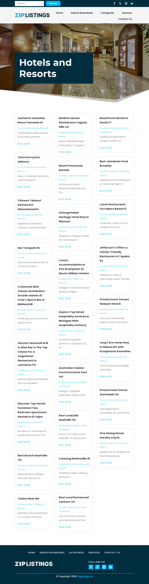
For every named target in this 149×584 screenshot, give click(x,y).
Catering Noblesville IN (74, 458)
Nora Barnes (109, 357)
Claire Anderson (28, 465)
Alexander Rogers (70, 382)
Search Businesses (82, 13)
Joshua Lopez (68, 227)
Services (127, 13)
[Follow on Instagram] (126, 3)
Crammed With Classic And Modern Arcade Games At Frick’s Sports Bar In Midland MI (31, 295)
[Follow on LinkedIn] (132, 3)
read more (24, 143)
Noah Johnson (27, 309)
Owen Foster (27, 504)
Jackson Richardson (112, 128)
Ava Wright (26, 214)
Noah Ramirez (27, 167)
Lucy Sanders (27, 253)
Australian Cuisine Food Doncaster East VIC (73, 372)
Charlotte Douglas (70, 425)
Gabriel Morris (109, 309)
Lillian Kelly (25, 422)
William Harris (27, 370)
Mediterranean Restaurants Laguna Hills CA (73, 122)
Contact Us (125, 19)
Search (53, 3)
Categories (107, 13)
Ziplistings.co (85, 576)
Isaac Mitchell (109, 214)
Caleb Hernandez (70, 507)
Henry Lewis (67, 330)
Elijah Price (67, 132)
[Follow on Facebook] (114, 3)
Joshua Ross (109, 400)
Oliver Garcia (109, 266)
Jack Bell (25, 128)
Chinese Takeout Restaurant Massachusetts (29, 205)
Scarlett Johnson (70, 464)
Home (59, 13)
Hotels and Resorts (39, 128)
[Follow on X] (120, 3)
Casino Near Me (28, 498)
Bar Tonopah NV (29, 248)
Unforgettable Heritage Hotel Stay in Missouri (74, 217)
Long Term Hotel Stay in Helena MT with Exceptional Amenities (115, 347)
